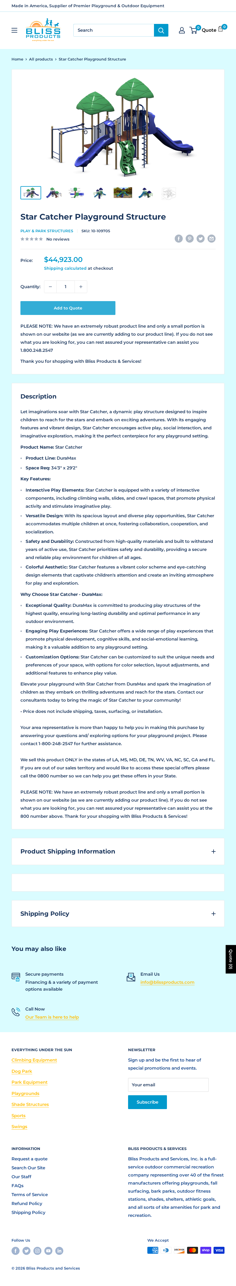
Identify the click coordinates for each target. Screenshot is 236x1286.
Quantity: (30, 286)
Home (17, 59)
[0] (193, 30)
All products (41, 59)
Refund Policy (27, 1203)
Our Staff (21, 1176)
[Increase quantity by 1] (81, 287)
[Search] (161, 30)
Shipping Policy (28, 1212)
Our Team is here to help (52, 1017)
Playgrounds (25, 1093)
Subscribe (147, 1102)
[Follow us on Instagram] (37, 1251)
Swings (19, 1126)
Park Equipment (29, 1082)
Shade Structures (30, 1104)
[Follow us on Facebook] (16, 1251)
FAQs (18, 1185)
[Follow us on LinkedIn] (59, 1251)
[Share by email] (212, 238)
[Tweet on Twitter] (201, 238)
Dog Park (22, 1071)
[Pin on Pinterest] (190, 238)
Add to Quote (68, 308)
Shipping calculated (65, 268)
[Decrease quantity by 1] (50, 287)
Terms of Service (30, 1194)
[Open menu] (14, 30)
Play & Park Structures (46, 231)
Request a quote (29, 1159)
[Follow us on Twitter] (26, 1251)
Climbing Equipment (34, 1060)
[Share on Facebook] (179, 238)
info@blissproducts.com (167, 982)
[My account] (182, 30)
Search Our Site (28, 1167)
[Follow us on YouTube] (48, 1251)
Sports (19, 1115)
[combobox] (113, 30)
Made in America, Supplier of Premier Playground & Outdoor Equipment (88, 5)
